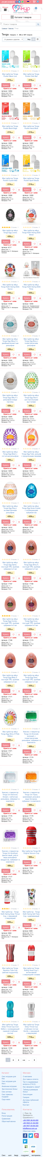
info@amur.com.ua (30, 1128)
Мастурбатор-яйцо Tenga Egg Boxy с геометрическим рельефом (31, 342)
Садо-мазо (6, 1099)
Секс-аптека (6, 1091)
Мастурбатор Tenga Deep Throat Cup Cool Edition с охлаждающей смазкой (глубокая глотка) (10, 1028)
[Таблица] (33, 39)
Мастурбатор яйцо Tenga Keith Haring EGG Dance (10, 286)
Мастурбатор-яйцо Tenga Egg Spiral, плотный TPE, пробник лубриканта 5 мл (10, 565)
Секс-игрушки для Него (9, 1082)
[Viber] (16, 1)
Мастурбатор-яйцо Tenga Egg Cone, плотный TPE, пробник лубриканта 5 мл (31, 622)
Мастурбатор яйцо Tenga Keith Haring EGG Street (31, 232)
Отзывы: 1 (15, 227)
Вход (4, 1113)
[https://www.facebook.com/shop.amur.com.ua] (25, 1135)
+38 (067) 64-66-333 (30, 1125)
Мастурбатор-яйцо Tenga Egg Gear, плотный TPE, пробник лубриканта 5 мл (31, 678)
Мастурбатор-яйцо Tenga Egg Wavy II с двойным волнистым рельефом (10, 342)
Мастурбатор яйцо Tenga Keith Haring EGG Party (31, 286)
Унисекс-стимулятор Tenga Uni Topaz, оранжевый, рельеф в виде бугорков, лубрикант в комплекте (31, 796)
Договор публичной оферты (30, 1101)
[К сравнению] (19, 85)
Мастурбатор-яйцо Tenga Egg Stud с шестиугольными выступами (31, 398)
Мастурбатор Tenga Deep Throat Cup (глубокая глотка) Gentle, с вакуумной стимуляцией (31, 1028)
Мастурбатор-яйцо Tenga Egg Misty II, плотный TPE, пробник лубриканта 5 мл (10, 678)
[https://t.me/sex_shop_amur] (25, 1141)
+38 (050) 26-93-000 (30, 1120)
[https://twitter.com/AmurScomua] (31, 1135)
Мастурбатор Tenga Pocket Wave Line (10, 75)
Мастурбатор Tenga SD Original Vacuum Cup (31, 852)
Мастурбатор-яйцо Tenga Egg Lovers (10, 231)
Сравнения (6, 1118)
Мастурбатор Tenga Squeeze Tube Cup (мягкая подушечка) (10, 970)
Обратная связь (29, 1131)
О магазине (27, 1076)
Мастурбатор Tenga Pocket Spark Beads (31, 179)
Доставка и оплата (30, 1079)
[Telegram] (19, 1)
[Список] (38, 39)
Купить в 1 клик (10, 88)
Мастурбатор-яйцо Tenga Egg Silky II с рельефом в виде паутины (10, 398)
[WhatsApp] (22, 1)
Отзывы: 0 (15, 71)
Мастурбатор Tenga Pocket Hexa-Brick (31, 127)
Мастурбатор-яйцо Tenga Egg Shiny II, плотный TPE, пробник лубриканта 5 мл (31, 565)
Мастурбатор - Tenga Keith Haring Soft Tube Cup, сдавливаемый (31, 914)
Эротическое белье (9, 1089)
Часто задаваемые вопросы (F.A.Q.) (30, 1083)
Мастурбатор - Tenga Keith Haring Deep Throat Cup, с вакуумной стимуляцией (10, 915)
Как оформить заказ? (31, 1087)
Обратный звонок (9, 1121)
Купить (6, 85)
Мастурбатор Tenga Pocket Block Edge (10, 127)
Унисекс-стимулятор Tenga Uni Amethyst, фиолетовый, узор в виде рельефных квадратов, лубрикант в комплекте (10, 856)
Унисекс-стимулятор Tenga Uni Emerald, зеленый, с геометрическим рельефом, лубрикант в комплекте (31, 737)
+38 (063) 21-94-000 (30, 1123)
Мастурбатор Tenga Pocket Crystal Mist (10, 179)
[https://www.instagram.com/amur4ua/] (36, 1135)
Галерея (26, 1097)
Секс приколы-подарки (7, 1095)
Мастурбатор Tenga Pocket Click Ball (31, 75)
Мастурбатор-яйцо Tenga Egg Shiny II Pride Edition (10, 733)
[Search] (38, 24)
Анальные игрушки (9, 1086)
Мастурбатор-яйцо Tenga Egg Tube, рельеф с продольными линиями (31, 454)
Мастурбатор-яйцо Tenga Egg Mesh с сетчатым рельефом (10, 454)
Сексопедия (27, 1094)
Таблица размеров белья (30, 1090)
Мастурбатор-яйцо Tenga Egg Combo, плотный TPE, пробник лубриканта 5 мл (10, 622)
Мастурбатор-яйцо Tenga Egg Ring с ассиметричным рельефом (10, 509)
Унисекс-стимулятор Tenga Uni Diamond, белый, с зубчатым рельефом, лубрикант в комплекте (10, 796)
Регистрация (7, 1116)
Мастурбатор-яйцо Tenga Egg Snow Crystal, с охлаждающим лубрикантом (31, 509)
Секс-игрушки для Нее (9, 1077)
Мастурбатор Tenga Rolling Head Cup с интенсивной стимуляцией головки (31, 971)
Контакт (26, 1105)
